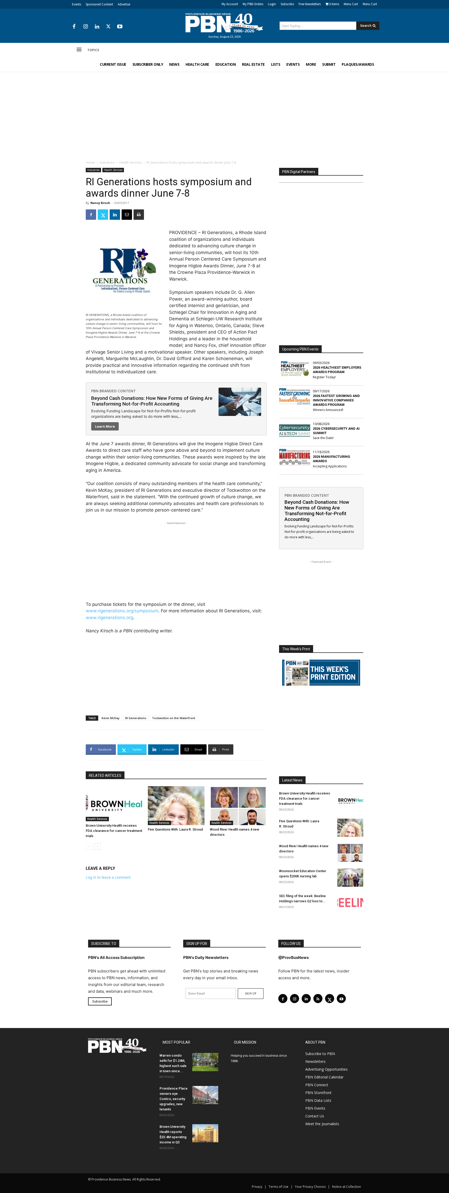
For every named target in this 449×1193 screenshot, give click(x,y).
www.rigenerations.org (109, 617)
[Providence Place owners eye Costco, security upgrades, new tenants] (205, 1095)
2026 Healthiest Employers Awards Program (337, 370)
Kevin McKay (111, 718)
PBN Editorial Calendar (324, 1077)
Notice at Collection (346, 1186)
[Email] (127, 214)
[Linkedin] (97, 26)
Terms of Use (278, 1186)
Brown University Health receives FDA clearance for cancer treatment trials (114, 831)
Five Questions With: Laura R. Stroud (175, 829)
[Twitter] (108, 26)
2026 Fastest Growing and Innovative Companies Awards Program (336, 400)
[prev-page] (89, 846)
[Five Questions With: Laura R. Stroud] (176, 805)
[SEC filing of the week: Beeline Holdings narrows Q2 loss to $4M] (350, 902)
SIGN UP (250, 993)
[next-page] (97, 846)
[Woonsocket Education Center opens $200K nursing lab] (350, 878)
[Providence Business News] (224, 22)
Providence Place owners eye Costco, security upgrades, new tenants (174, 1098)
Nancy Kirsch (100, 203)
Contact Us (314, 1116)
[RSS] (317, 998)
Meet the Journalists (322, 1123)
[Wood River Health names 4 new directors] (238, 805)
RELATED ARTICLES (105, 775)
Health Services (130, 162)
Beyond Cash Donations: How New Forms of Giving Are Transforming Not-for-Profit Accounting (152, 401)
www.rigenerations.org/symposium (122, 610)
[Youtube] (119, 26)
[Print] (139, 214)
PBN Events (315, 1108)
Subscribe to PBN (320, 1053)
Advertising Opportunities (326, 1069)
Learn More (105, 426)
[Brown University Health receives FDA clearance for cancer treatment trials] (114, 803)
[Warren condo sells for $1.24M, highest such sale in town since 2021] (205, 1062)
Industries (107, 162)
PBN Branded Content (113, 390)
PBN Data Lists (318, 1100)
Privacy (257, 1186)
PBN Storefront (318, 1092)
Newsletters (315, 1061)
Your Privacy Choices (310, 1186)
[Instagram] (85, 26)
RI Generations (135, 718)
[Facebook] (74, 26)
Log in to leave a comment (108, 877)
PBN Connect (316, 1084)
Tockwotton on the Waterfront (173, 718)
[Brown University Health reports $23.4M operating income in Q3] (205, 1133)
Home (90, 162)
